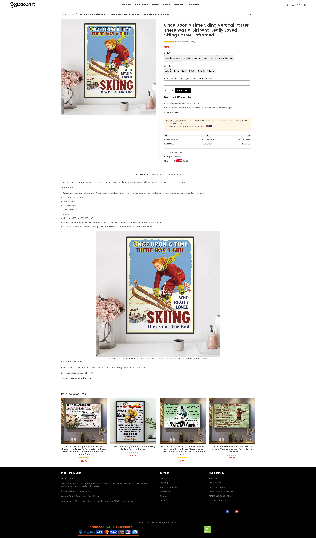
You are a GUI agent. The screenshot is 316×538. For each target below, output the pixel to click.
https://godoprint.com (79, 378)
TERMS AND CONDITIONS (220, 496)
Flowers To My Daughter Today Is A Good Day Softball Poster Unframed (133, 447)
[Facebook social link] (172, 161)
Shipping (164, 482)
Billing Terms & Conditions (221, 491)
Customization (171, 78)
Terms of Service (217, 487)
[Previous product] (248, 14)
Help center (165, 478)
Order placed (169, 143)
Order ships (207, 143)
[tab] (141, 173)
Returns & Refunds (168, 487)
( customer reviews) (185, 41)
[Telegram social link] (187, 161)
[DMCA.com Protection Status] (207, 529)
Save (180, 160)
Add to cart (182, 90)
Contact (164, 496)
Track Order (165, 491)
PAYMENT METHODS (217, 500)
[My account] (288, 4)
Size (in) (168, 66)
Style (167, 53)
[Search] (293, 4)
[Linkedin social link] (183, 161)
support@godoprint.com (80, 491)
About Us (213, 478)
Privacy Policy (215, 482)
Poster (72, 14)
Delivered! (246, 143)
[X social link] (174, 161)
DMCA (162, 500)
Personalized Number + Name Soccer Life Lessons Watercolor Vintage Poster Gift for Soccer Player (232, 449)
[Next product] (253, 14)
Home (64, 14)
